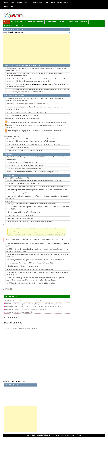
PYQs (12, 3)
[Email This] (4, 289)
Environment (51, 22)
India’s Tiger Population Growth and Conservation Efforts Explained (25, 301)
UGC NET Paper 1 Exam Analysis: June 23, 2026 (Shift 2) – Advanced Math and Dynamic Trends (34, 304)
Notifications (49, 3)
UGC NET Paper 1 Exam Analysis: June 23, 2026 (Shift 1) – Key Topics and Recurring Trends (33, 306)
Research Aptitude (35, 22)
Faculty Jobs (37, 3)
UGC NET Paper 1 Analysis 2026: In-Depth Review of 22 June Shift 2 (25, 309)
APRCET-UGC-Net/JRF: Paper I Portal (51, 435)
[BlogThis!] (6, 289)
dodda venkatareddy (16, 32)
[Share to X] (9, 289)
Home (6, 3)
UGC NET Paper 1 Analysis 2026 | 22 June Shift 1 (19, 312)
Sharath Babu (76, 435)
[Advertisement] (36, 49)
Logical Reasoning (12, 25)
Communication (81, 22)
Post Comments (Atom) (19, 381)
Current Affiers (22, 3)
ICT (23, 25)
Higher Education (66, 22)
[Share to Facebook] (11, 289)
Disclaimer (8, 7)
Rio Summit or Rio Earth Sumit (14, 29)
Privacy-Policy (62, 3)
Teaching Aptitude (18, 22)
